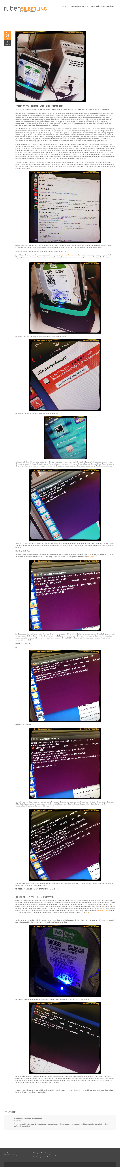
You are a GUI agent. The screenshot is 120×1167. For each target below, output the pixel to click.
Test (58, 109)
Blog (40, 109)
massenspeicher (91, 109)
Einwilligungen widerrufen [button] (41, 1157)
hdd (79, 109)
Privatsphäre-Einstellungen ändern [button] (102, 6)
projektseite (90, 557)
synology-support (102, 910)
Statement (46, 109)
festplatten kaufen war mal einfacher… (39, 106)
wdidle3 (87, 162)
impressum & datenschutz (79, 6)
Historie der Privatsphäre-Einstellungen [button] (45, 1155)
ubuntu (107, 109)
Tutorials (65, 109)
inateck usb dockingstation (68, 255)
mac (83, 109)
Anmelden (7, 1153)
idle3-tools (66, 166)
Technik (53, 109)
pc (99, 109)
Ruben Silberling (29, 109)
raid (102, 109)
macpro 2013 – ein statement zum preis (28, 1119)
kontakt (64, 6)
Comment (7, 43)
